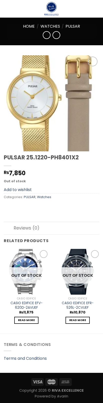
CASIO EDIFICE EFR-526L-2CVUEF (78, 305)
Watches (50, 26)
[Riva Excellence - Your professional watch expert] (51, 9)
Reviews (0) (27, 228)
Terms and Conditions (25, 358)
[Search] (97, 9)
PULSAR (73, 26)
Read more (26, 320)
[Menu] (7, 9)
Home (29, 26)
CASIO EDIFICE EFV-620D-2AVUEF (26, 305)
